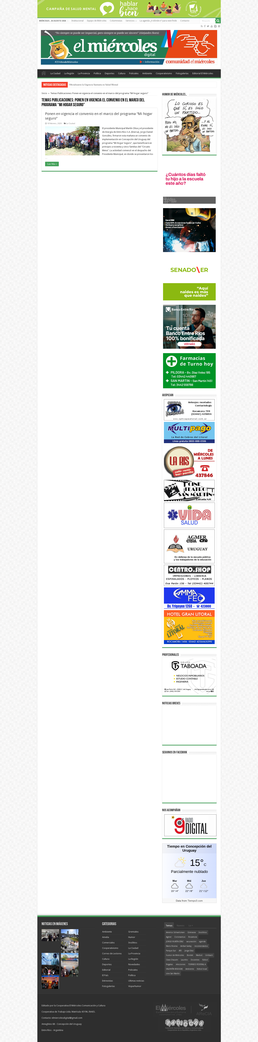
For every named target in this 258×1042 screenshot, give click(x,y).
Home (43, 73)
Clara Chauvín (172, 960)
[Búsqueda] (218, 20)
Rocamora (192, 937)
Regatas (169, 964)
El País (105, 975)
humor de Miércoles (175, 955)
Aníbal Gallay (185, 946)
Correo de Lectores (112, 953)
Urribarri (209, 955)
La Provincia (84, 73)
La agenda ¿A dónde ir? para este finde (158, 21)
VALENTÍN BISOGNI (174, 969)
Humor (131, 937)
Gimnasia (192, 932)
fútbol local (202, 969)
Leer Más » (52, 164)
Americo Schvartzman (175, 932)
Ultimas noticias (136, 980)
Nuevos (180, 925)
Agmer (168, 937)
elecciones (180, 964)
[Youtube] (211, 26)
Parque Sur (171, 951)
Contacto (184, 21)
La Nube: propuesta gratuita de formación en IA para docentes (98, 84)
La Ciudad (55, 73)
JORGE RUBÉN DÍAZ (174, 941)
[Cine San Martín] (189, 490)
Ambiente (147, 73)
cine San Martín (173, 973)
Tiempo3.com (195, 900)
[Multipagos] (189, 432)
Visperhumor (134, 986)
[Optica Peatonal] (189, 409)
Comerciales (108, 942)
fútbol (205, 960)
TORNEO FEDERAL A (197, 964)
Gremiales (133, 931)
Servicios (130, 21)
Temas (169, 925)
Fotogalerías (182, 73)
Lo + (191, 925)
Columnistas (116, 21)
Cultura (121, 73)
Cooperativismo (164, 73)
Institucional (77, 21)
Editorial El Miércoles (202, 73)
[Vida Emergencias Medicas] (189, 515)
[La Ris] (189, 461)
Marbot (199, 955)
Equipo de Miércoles (96, 21)
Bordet (190, 955)
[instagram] (215, 26)
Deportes (109, 73)
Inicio (44, 93)
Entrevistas (107, 980)
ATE (180, 951)
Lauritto (184, 960)
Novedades (134, 964)
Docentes (195, 960)
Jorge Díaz (189, 951)
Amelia (105, 937)
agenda (202, 941)
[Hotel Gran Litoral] (189, 627)
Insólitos (132, 942)
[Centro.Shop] (189, 575)
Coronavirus (179, 937)
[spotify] (219, 26)
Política (97, 73)
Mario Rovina (171, 946)
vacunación (191, 941)
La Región (69, 73)
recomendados (201, 946)
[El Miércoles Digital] (129, 46)
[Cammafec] (189, 598)
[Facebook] (205, 26)
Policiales (133, 73)
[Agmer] (189, 546)
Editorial (106, 970)
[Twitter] (208, 26)
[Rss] (201, 26)
